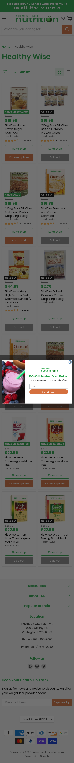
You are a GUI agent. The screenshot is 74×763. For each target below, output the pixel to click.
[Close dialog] (70, 361)
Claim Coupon (48, 392)
